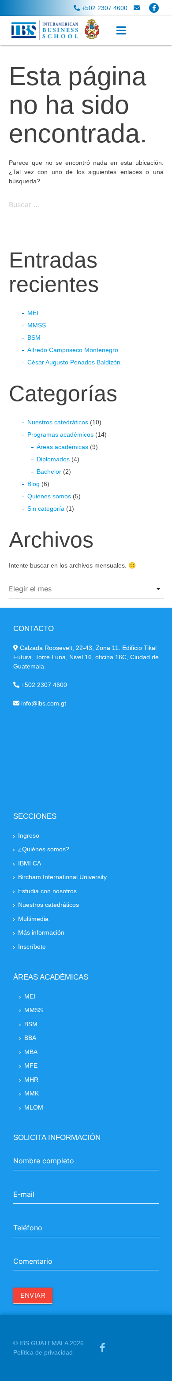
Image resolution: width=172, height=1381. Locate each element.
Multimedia (33, 918)
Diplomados (53, 459)
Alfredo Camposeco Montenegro (72, 349)
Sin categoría (45, 508)
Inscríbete (32, 946)
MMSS (36, 325)
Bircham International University (62, 876)
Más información (41, 932)
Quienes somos (49, 496)
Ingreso (28, 835)
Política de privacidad (43, 1352)
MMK (31, 1093)
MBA (30, 1051)
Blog (33, 483)
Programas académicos (60, 434)
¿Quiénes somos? (43, 849)
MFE (30, 1065)
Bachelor (49, 471)
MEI (32, 312)
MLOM (33, 1107)
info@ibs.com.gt (42, 703)
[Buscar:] (86, 205)
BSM (34, 337)
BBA (30, 1037)
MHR (31, 1079)
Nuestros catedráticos (57, 422)
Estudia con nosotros (47, 891)
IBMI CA (29, 863)
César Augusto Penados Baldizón (73, 362)
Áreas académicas (62, 446)
